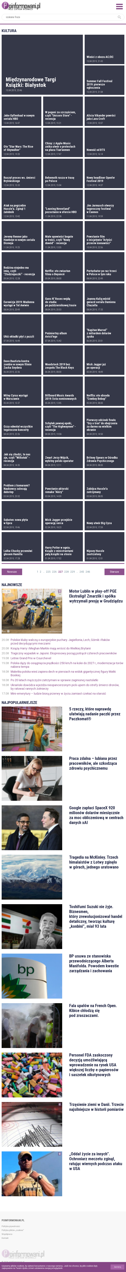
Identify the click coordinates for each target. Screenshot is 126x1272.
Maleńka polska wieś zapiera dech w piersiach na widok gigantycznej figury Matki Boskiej (63, 673)
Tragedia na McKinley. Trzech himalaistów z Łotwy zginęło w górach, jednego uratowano (94, 862)
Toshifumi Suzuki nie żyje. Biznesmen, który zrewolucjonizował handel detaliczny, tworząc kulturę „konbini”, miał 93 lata (95, 916)
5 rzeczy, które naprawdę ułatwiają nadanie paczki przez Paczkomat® (94, 714)
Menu (119, 6)
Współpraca (7, 1234)
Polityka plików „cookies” (13, 1230)
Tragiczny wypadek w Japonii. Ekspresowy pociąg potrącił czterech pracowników (64, 653)
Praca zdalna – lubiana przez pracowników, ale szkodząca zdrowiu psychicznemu (93, 763)
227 (60, 571)
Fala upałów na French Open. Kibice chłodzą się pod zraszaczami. (93, 1010)
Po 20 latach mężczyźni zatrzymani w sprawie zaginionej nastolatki (54, 680)
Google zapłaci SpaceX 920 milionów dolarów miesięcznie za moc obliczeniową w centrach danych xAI (96, 815)
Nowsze (12, 571)
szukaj (119, 17)
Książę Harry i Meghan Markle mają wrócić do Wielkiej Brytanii (51, 648)
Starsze (114, 571)
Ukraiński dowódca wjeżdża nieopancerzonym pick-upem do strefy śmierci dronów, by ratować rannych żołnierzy (65, 686)
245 (82, 571)
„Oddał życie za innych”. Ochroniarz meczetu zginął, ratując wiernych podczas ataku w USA (95, 1161)
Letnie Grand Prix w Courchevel (31, 658)
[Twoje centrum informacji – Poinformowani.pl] (21, 5)
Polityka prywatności (11, 1226)
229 (72, 571)
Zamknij (117, 1267)
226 (54, 571)
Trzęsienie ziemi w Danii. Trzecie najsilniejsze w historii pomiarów (96, 1107)
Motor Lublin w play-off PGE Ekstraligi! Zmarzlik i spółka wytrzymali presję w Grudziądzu (96, 596)
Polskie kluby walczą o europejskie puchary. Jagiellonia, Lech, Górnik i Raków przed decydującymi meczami (60, 641)
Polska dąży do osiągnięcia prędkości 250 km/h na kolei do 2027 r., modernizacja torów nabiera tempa (67, 664)
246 (88, 571)
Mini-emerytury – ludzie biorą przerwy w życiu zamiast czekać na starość (58, 693)
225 (48, 571)
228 (66, 571)
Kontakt (5, 1238)
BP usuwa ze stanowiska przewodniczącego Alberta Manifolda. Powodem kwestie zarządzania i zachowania (94, 963)
